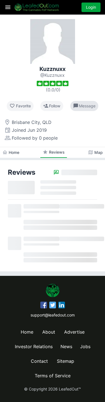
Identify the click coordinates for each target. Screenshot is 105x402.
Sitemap (65, 361)
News (66, 346)
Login (91, 7)
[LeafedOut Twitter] (52, 306)
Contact (39, 361)
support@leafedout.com (53, 315)
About (48, 332)
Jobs (85, 346)
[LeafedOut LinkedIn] (61, 306)
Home (27, 332)
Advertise (74, 332)
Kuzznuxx (52, 69)
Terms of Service (53, 375)
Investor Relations (34, 346)
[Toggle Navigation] (7, 7)
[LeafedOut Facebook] (43, 306)
